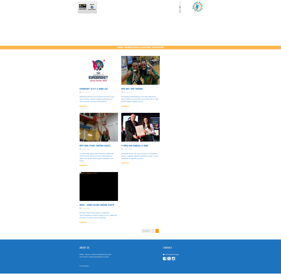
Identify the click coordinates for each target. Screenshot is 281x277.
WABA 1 (111, 20)
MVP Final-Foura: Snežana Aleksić (95, 145)
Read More (83, 106)
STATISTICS (122, 20)
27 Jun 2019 (86, 92)
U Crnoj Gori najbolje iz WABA (134, 145)
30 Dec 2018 (128, 149)
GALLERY (158, 20)
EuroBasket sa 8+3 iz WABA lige (94, 88)
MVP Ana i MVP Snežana (132, 88)
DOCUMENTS (170, 20)
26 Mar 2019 (128, 92)
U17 (142, 20)
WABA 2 (133, 20)
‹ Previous (146, 231)
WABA (93, 20)
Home (84, 20)
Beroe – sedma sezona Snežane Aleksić (97, 205)
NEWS (101, 20)
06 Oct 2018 (86, 208)
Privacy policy (84, 266)
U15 (149, 20)
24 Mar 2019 (86, 149)
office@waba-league (172, 254)
